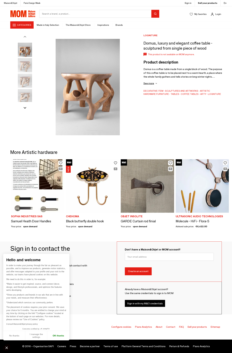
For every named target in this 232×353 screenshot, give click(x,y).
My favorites (200, 14)
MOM (23, 13)
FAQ (181, 326)
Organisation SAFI (43, 346)
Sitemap (215, 326)
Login (218, 14)
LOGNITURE (214, 94)
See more (148, 83)
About (159, 326)
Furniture (162, 94)
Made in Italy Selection (48, 25)
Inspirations (103, 25)
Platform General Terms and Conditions (144, 346)
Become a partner (90, 346)
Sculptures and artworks (181, 90)
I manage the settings (36, 335)
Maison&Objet (10, 3)
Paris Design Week (32, 3)
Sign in (188, 3)
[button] (6, 347)
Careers (61, 346)
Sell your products (207, 3)
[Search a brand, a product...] (155, 14)
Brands (119, 25)
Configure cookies (121, 326)
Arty (203, 94)
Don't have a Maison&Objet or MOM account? (152, 249)
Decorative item (153, 90)
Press (73, 346)
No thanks (14, 335)
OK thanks (58, 335)
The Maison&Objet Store (78, 25)
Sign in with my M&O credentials (145, 303)
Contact (170, 326)
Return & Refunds (179, 346)
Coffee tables (190, 94)
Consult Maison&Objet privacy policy (22, 324)
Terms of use (110, 346)
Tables (175, 94)
